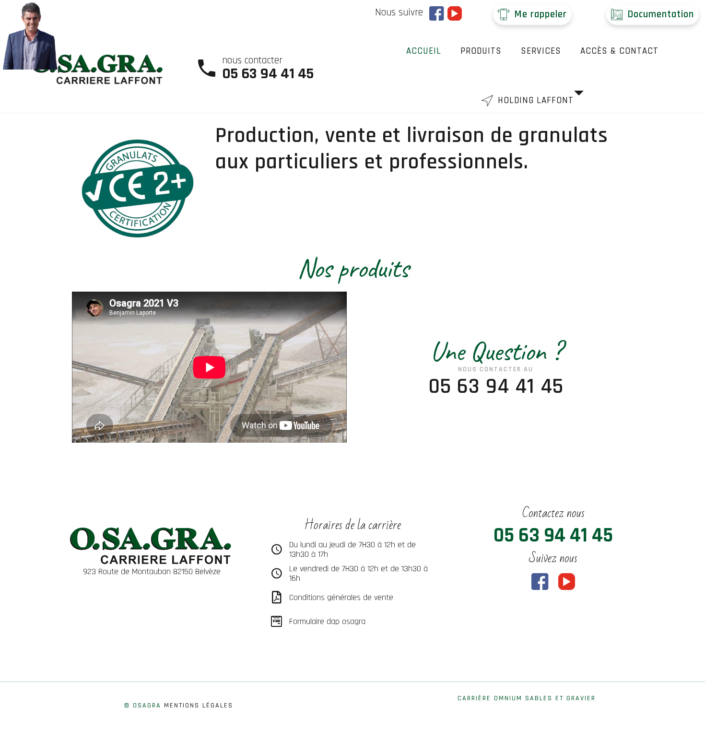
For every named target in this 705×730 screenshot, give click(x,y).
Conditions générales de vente (341, 597)
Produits (481, 51)
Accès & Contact (619, 51)
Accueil (423, 51)
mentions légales (198, 705)
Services (541, 51)
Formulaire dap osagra (327, 621)
